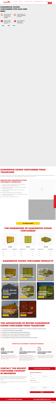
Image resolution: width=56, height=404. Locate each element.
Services (15, 1)
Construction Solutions (29, 1)
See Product (6, 278)
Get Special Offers (28, 223)
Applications (47, 1)
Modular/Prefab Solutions (39, 1)
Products (20, 1)
